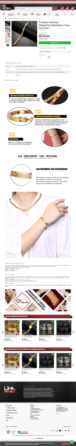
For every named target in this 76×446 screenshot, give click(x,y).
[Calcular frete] (49, 57)
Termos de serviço (34, 417)
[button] (62, 8)
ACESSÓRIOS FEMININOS (11, 410)
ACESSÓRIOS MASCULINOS (11, 412)
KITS (7, 420)
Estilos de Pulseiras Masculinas (36, 409)
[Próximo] (73, 332)
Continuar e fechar (66, 443)
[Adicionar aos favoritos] (6, 321)
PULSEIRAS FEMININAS (12, 18)
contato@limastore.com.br (61, 408)
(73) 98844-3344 (61, 407)
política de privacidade (43, 444)
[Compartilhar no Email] (62, 48)
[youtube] (58, 413)
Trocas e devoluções (34, 418)
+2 (8, 45)
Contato (32, 407)
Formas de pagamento (34, 412)
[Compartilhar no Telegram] (58, 48)
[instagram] (59, 413)
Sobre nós (32, 416)
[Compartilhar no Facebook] (54, 48)
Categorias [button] (9, 405)
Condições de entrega (34, 408)
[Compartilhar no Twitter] (56, 48)
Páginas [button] (32, 405)
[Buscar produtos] (54, 8)
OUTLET (7, 415)
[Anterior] (2, 332)
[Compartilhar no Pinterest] (60, 48)
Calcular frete (42, 54)
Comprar (13, 342)
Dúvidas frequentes (34, 411)
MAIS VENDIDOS (9, 417)
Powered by (35, 438)
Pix (31, 413)
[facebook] (56, 413)
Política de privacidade (35, 415)
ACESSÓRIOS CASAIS (10, 407)
